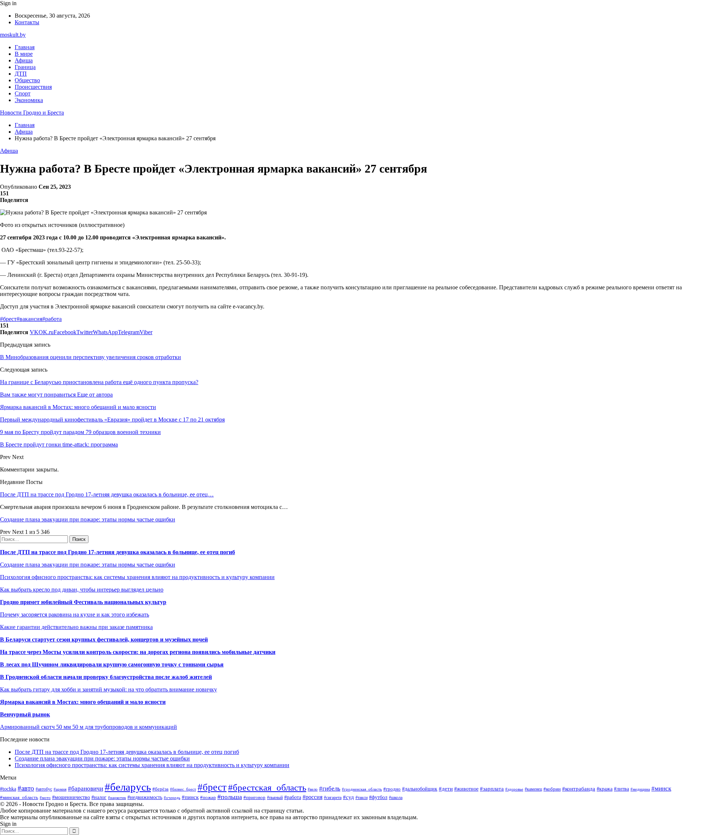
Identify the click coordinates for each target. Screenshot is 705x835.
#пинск (190, 797)
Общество (27, 80)
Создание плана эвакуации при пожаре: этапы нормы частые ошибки (87, 519)
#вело (313, 789)
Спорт (22, 93)
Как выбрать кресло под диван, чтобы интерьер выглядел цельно (81, 589)
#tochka (8, 789)
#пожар (208, 797)
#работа (52, 319)
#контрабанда (578, 789)
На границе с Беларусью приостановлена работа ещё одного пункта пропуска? (99, 382)
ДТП (21, 74)
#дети (446, 788)
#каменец (533, 789)
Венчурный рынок (25, 714)
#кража (604, 789)
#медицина (640, 789)
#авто (26, 788)
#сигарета (332, 797)
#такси (361, 797)
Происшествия (33, 87)
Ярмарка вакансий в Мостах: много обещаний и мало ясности (83, 702)
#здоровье (514, 789)
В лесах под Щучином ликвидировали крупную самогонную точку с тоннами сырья (112, 664)
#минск (661, 788)
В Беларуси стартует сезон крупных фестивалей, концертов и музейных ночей (104, 639)
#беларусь (128, 787)
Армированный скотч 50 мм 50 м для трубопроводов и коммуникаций (88, 727)
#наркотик (117, 797)
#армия (60, 789)
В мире (24, 54)
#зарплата (492, 788)
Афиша (24, 60)
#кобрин (552, 789)
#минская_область (19, 797)
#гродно (392, 789)
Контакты (27, 22)
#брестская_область (267, 787)
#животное (466, 789)
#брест (8, 319)
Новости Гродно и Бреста (32, 112)
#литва (621, 789)
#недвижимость (144, 797)
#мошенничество (71, 797)
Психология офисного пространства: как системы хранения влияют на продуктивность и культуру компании (137, 577)
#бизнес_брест (183, 789)
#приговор (254, 797)
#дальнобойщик (419, 789)
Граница (25, 67)
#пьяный (275, 797)
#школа (395, 797)
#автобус (44, 789)
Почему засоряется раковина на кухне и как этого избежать (74, 614)
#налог (98, 797)
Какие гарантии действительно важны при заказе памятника (76, 627)
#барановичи (85, 788)
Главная (25, 47)
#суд (348, 797)
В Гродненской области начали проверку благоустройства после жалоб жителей (106, 677)
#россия (312, 797)
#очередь (172, 797)
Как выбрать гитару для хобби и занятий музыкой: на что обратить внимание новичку (108, 689)
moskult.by (13, 35)
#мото (45, 797)
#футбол (378, 797)
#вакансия (29, 319)
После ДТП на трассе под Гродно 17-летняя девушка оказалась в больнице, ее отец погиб (117, 552)
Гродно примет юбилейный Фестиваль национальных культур (83, 602)
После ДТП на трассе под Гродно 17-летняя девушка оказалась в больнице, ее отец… (107, 494)
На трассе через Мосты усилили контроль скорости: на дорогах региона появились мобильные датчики (137, 652)
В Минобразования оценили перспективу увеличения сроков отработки (90, 357)
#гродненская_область (362, 789)
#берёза (160, 789)
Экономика (29, 100)
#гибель (329, 788)
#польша (229, 796)
